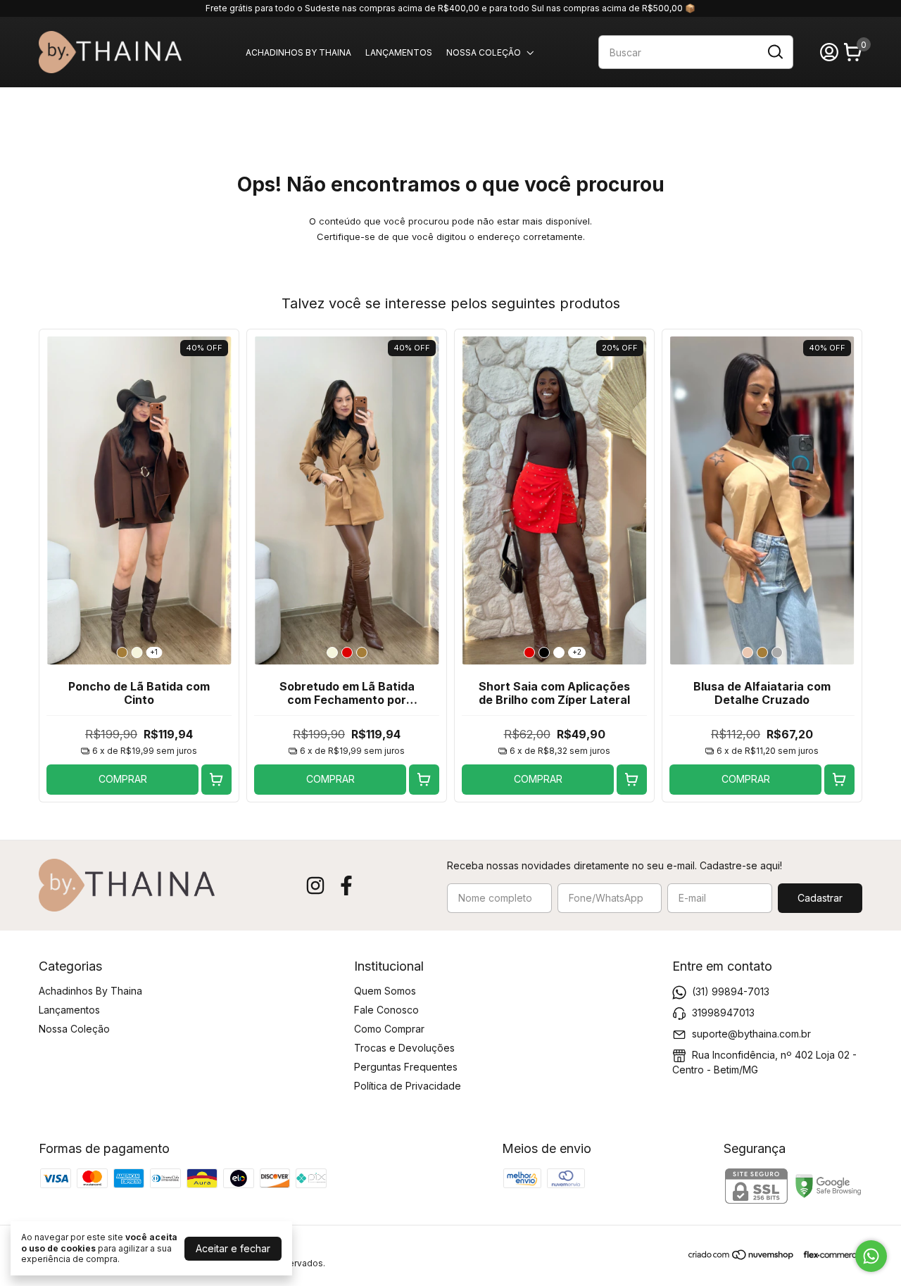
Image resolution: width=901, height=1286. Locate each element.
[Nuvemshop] (741, 1257)
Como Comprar (389, 1029)
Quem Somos (385, 991)
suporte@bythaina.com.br (751, 1033)
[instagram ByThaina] (315, 885)
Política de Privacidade (407, 1086)
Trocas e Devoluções (404, 1048)
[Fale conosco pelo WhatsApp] (871, 1256)
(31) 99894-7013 (730, 991)
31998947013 (723, 1012)
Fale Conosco (386, 1010)
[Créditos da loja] (828, 1255)
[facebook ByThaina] (346, 885)
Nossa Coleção (483, 52)
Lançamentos (398, 52)
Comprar (123, 779)
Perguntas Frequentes (406, 1067)
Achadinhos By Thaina (298, 52)
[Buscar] (774, 51)
